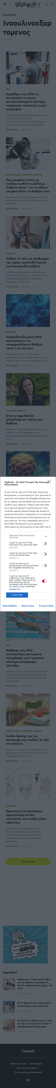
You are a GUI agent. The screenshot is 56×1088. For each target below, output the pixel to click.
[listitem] (28, 536)
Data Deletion (10, 606)
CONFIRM (17, 595)
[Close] (50, 482)
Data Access (28, 606)
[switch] (44, 543)
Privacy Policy (46, 606)
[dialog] (28, 544)
